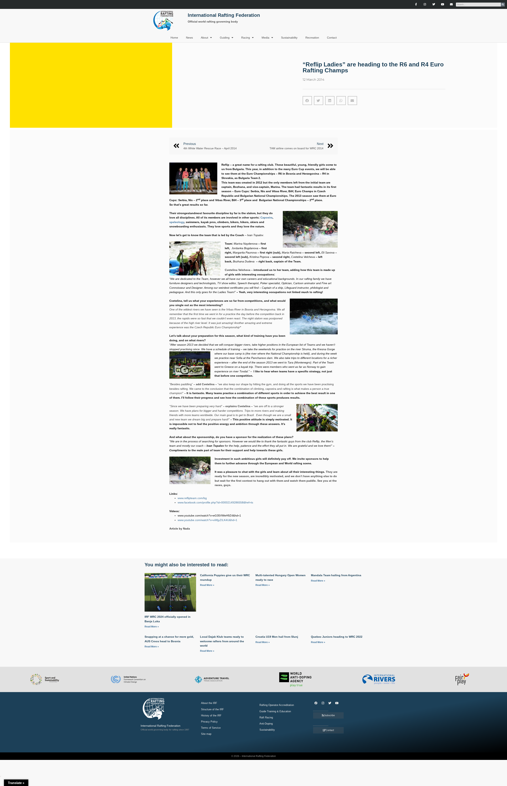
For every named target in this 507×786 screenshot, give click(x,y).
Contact (332, 37)
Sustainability (289, 37)
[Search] (503, 5)
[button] (307, 100)
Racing (245, 37)
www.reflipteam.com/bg (192, 498)
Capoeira (266, 217)
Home (174, 37)
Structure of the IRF (212, 709)
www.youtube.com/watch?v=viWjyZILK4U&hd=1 (207, 520)
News (189, 37)
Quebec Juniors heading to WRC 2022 (336, 636)
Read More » (152, 626)
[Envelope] (451, 4)
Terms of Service (211, 727)
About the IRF (209, 703)
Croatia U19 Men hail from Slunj (276, 636)
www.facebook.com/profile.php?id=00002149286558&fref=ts (215, 502)
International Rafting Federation (224, 15)
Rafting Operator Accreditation (276, 705)
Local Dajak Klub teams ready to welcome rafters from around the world (222, 641)
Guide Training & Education (275, 711)
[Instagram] (424, 4)
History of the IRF (211, 715)
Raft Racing (266, 717)
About (204, 37)
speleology (176, 222)
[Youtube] (442, 4)
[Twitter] (433, 4)
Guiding (225, 37)
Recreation (312, 37)
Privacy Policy (209, 721)
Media (265, 37)
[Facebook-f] (416, 4)
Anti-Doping (266, 723)
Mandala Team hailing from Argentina (336, 575)
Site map (206, 733)
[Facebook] (316, 703)
